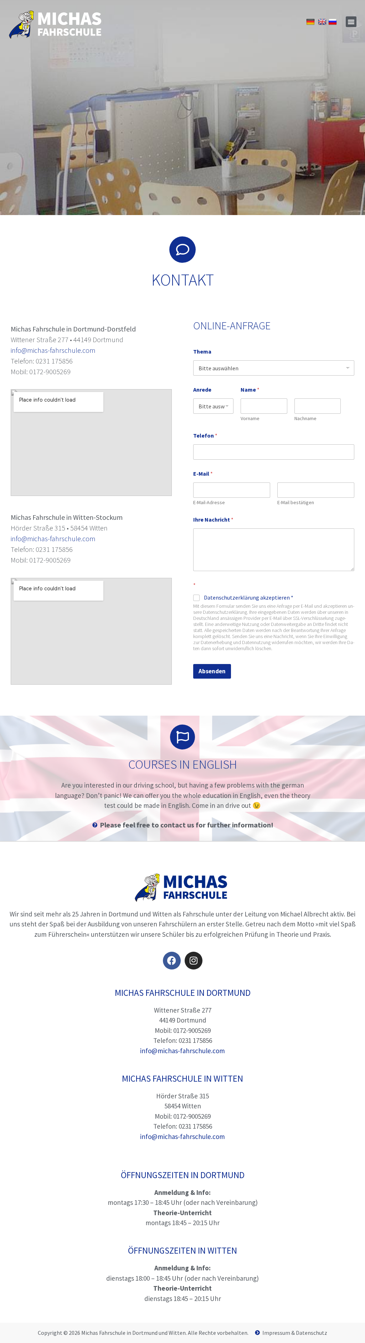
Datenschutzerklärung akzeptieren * (248, 597)
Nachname (305, 419)
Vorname (250, 419)
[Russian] (333, 21)
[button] (351, 21)
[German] (311, 21)
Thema (202, 351)
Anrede (202, 389)
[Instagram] (193, 961)
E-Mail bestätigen (295, 503)
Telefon (205, 435)
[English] (323, 21)
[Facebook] (172, 961)
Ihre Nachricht (213, 519)
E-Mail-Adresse (209, 503)
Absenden (212, 671)
